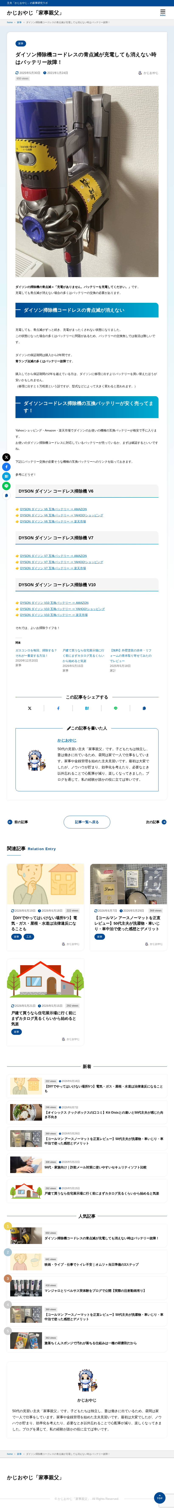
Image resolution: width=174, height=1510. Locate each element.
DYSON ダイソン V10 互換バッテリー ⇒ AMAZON (54, 602)
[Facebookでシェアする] (58, 708)
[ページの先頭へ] (160, 1498)
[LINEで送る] (115, 708)
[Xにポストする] (29, 708)
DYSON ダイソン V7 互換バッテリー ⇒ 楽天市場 (53, 568)
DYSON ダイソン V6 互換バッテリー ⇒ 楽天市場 (53, 521)
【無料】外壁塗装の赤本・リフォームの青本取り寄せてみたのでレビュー (131, 656)
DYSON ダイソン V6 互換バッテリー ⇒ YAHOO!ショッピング (61, 515)
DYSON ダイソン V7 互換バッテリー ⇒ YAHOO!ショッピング (61, 562)
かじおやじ (67, 740)
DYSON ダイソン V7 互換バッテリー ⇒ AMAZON (53, 556)
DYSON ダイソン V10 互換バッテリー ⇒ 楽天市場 (54, 615)
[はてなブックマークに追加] (87, 708)
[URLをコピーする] (144, 708)
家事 (20, 43)
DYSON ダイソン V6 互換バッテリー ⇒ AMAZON (53, 509)
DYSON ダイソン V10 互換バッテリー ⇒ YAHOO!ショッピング (62, 609)
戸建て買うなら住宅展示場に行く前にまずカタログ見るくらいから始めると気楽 (83, 656)
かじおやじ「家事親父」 (35, 12)
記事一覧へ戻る (87, 822)
